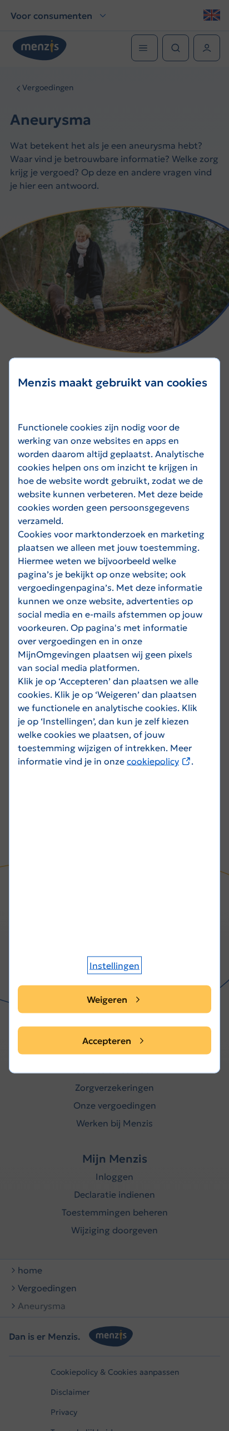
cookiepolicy (159, 761)
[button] (114, 965)
